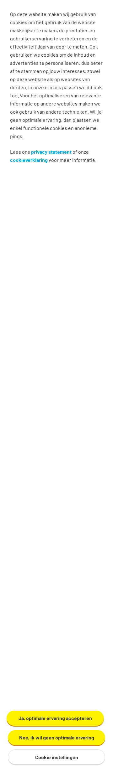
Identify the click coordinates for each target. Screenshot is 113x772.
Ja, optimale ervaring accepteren (55, 718)
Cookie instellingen (56, 757)
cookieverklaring (29, 160)
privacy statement (51, 152)
